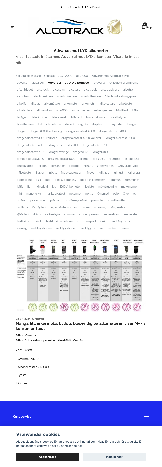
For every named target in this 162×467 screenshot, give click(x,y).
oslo (116, 193)
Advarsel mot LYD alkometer (69, 82)
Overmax (129, 193)
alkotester (126, 103)
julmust (118, 172)
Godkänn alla (47, 456)
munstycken (34, 193)
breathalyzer (25, 124)
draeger (131, 124)
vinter (112, 228)
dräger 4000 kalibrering (46, 131)
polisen (21, 200)
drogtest (99, 158)
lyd (54, 186)
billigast (22, 117)
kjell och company (92, 179)
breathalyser (118, 117)
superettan (111, 214)
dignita (83, 124)
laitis (20, 186)
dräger (21, 131)
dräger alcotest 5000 (120, 138)
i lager (40, 172)
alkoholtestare (67, 96)
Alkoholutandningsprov (121, 96)
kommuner (131, 179)
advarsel (22, 82)
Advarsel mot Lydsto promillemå (116, 82)
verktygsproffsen (92, 228)
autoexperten (81, 110)
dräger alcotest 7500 (31, 152)
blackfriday (40, 117)
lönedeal (42, 186)
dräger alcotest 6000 (31, 145)
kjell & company (65, 179)
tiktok (37, 221)
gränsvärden (105, 165)
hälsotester (24, 172)
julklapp (104, 172)
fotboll (74, 165)
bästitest (122, 110)
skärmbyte (52, 214)
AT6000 (61, 110)
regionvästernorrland (64, 207)
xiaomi (124, 228)
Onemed (103, 193)
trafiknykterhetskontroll (62, 221)
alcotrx (128, 89)
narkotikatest (56, 193)
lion (29, 186)
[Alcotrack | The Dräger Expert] (79, 27)
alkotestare (107, 103)
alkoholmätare (43, 96)
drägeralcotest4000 (61, 158)
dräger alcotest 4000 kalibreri (37, 138)
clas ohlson (53, 124)
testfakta (23, 221)
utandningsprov (119, 221)
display (97, 124)
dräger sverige (59, 152)
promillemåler (116, 200)
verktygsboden (41, 228)
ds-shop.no (131, 158)
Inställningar (114, 456)
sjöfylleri (23, 214)
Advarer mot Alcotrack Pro (110, 75)
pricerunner (38, 200)
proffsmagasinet (76, 200)
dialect (69, 124)
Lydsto (89, 186)
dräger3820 (81, 152)
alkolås (21, 103)
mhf (19, 193)
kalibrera (133, 172)
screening (100, 207)
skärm (37, 214)
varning (22, 228)
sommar (69, 214)
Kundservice (22, 416)
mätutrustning (107, 186)
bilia (135, 110)
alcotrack (90, 89)
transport (89, 221)
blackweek (59, 117)
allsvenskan (44, 110)
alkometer (71, 103)
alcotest (74, 89)
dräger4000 (101, 152)
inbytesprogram (72, 172)
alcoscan (59, 89)
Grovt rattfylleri (128, 165)
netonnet (75, 193)
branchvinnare (95, 117)
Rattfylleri (39, 207)
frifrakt (88, 165)
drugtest (114, 158)
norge (89, 193)
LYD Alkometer (70, 186)
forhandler (58, 165)
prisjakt (55, 200)
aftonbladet (25, 89)
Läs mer (21, 383)
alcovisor (23, 96)
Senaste (49, 75)
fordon (42, 165)
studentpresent (89, 214)
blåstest (76, 117)
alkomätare (52, 103)
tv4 (102, 221)
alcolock (43, 89)
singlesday (118, 207)
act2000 (82, 75)
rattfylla (22, 207)
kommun (115, 179)
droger (84, 158)
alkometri (88, 103)
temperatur (130, 214)
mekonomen (129, 186)
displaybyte (114, 124)
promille (97, 200)
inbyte (52, 172)
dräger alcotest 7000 (63, 145)
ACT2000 (65, 75)
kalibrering (24, 179)
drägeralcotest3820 (30, 158)
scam (86, 207)
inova (90, 172)
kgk (38, 179)
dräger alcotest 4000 (80, 131)
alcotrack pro (110, 89)
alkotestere (24, 110)
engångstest (25, 165)
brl (40, 124)
